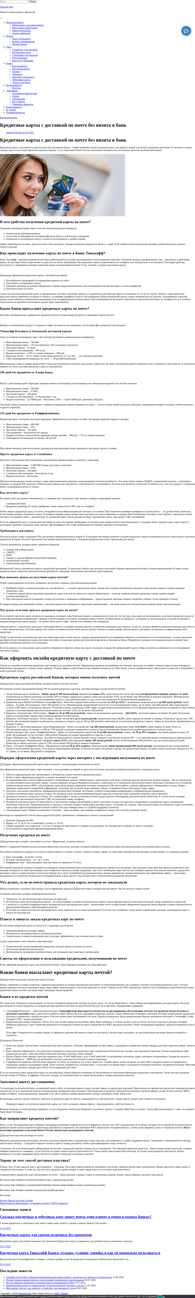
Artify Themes (61, 1293)
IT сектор (11, 109)
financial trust (6, 7)
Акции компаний (21, 33)
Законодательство (21, 30)
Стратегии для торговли (24, 49)
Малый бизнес (19, 44)
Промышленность (15, 112)
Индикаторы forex (21, 52)
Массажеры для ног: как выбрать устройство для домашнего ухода (40, 1288)
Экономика (12, 90)
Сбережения (18, 99)
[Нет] (163, 1297)
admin (9, 132)
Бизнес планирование (23, 41)
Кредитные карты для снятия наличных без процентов (46, 1235)
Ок (160, 1296)
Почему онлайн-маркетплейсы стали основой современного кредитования (45, 1280)
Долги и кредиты (21, 82)
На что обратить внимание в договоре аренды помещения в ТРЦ (40, 1282)
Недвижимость (14, 85)
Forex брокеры (19, 58)
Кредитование (19, 66)
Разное (15, 96)
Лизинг (16, 71)
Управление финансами (24, 93)
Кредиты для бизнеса (23, 77)
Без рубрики (18, 101)
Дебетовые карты (21, 79)
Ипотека (16, 88)
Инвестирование (15, 22)
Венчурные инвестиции (24, 28)
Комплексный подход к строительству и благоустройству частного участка (45, 1285)
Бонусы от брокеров (22, 60)
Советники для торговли (25, 55)
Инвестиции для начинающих (28, 25)
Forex (9, 47)
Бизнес (9, 36)
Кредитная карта (21, 69)
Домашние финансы (22, 104)
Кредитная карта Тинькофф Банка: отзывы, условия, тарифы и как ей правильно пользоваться (80, 1253)
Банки (9, 63)
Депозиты (17, 74)
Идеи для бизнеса (21, 38)
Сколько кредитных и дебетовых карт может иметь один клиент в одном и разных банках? (75, 1217)
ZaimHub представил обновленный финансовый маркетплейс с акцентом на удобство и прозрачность (59, 1277)
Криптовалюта (13, 107)
